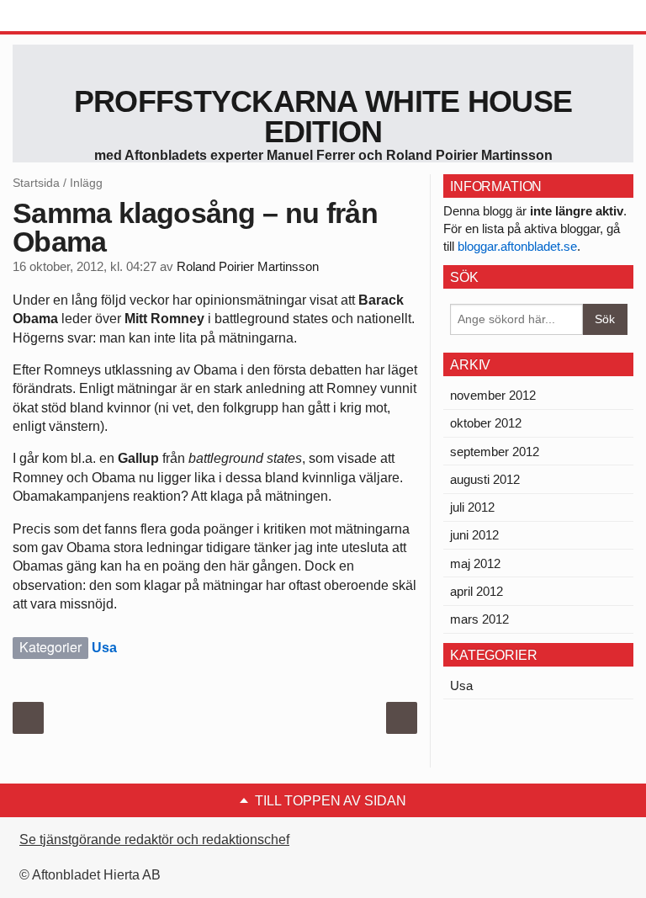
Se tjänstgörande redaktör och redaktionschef (154, 839)
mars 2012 (479, 619)
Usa (104, 647)
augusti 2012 (485, 479)
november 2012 (493, 395)
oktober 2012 (486, 423)
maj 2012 (475, 563)
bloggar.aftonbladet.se (517, 246)
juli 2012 (472, 507)
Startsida (36, 182)
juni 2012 (474, 535)
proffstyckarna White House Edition (323, 116)
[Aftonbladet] (76, 17)
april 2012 (476, 591)
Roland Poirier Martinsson (248, 267)
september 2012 (494, 451)
